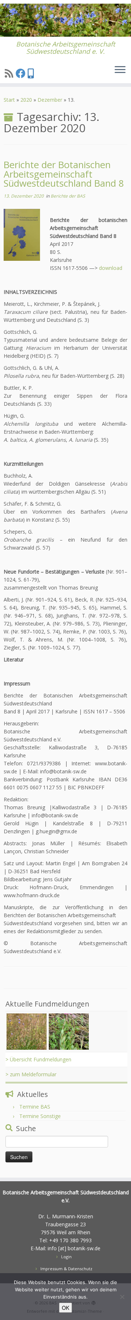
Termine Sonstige (40, 1116)
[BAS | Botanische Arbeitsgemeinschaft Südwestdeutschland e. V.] (65, 20)
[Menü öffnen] (120, 70)
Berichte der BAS (68, 196)
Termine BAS (34, 1106)
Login (66, 1256)
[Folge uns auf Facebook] (22, 73)
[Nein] (122, 1296)
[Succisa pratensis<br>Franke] (26, 1031)
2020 (26, 99)
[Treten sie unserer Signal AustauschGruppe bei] (32, 73)
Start (9, 99)
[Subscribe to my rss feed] (10, 73)
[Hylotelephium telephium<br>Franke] (69, 1031)
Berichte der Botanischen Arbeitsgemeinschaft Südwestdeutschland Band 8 (64, 174)
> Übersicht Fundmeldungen (38, 1059)
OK (65, 1307)
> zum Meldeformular (30, 1074)
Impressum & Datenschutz (66, 1268)
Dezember (49, 99)
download (110, 267)
